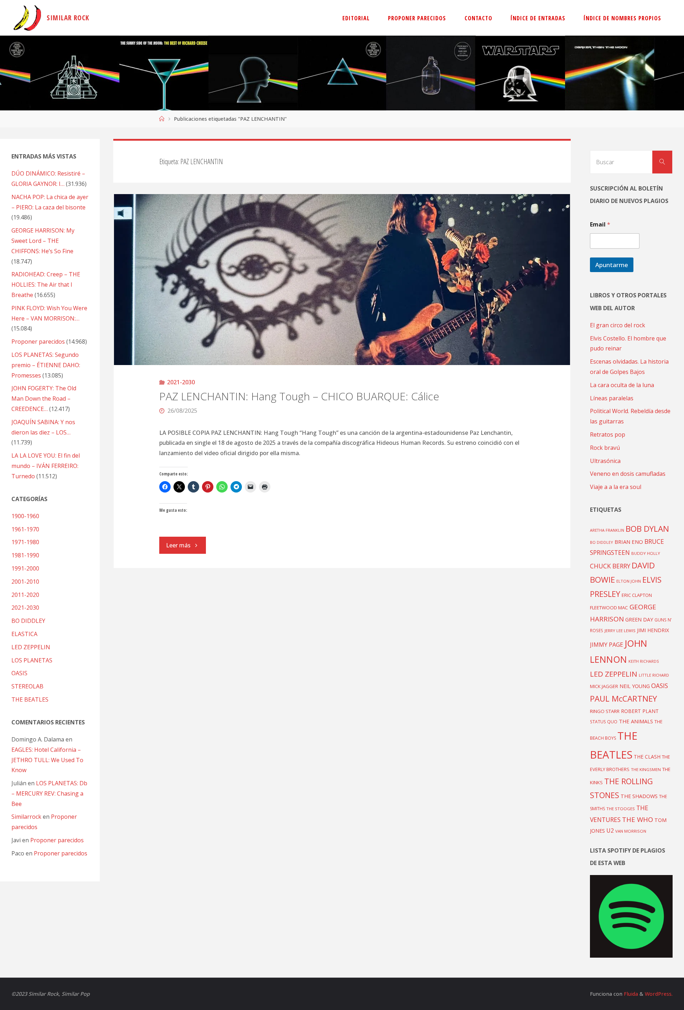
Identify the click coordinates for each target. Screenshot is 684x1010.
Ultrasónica (605, 461)
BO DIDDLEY (28, 621)
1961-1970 (25, 529)
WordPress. (659, 993)
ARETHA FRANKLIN (607, 530)
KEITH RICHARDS (643, 661)
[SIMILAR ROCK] (27, 18)
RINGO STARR (605, 711)
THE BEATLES (29, 699)
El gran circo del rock (617, 325)
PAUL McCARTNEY (623, 698)
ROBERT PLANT (640, 711)
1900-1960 (25, 516)
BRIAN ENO (629, 541)
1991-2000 (25, 568)
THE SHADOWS (639, 796)
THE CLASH (647, 756)
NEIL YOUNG (635, 686)
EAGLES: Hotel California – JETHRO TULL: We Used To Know (47, 760)
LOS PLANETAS (31, 660)
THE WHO (637, 819)
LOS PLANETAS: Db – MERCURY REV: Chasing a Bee (49, 793)
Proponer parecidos (57, 840)
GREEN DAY (639, 619)
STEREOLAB (27, 686)
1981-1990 (25, 555)
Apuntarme (611, 265)
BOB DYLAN (647, 528)
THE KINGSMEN (646, 769)
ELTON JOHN (628, 581)
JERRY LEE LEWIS (620, 630)
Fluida (630, 993)
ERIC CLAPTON (637, 595)
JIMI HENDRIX (653, 630)
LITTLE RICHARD (654, 675)
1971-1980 (25, 542)
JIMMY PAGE (606, 645)
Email (600, 224)
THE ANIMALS (636, 721)
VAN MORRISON (630, 831)
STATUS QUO (603, 721)
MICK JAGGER (604, 686)
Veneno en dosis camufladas (627, 474)
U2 (610, 830)
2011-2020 (25, 595)
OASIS (19, 673)
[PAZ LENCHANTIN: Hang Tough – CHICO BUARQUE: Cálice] (342, 279)
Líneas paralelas (611, 398)
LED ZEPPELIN (30, 647)
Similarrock (26, 817)
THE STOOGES (620, 808)
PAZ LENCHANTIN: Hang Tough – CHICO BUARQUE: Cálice (299, 396)
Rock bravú (605, 448)
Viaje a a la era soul (615, 487)
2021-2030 (181, 382)
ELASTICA (24, 634)
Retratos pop (607, 434)
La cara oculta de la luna (622, 385)
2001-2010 (25, 581)
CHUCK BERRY (610, 566)
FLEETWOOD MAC (609, 607)
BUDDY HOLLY (645, 553)
